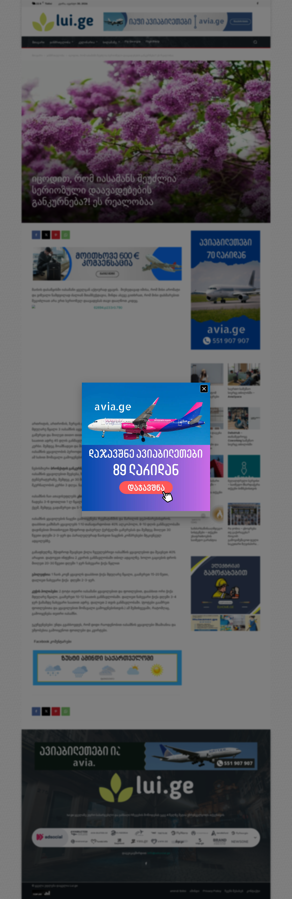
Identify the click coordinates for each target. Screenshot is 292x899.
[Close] (204, 389)
